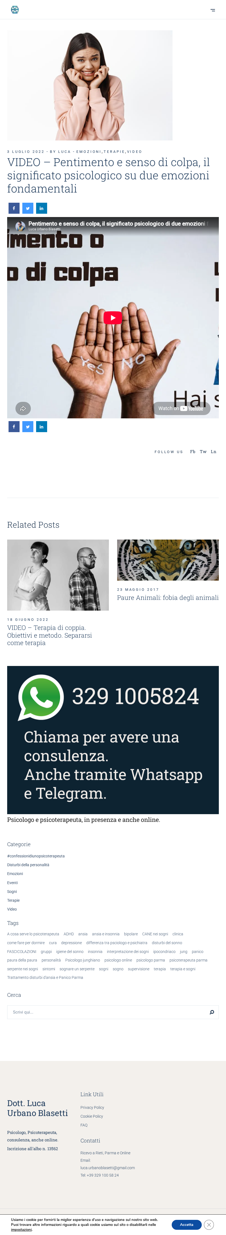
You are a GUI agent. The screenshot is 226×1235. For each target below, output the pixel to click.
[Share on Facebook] (14, 212)
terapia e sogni (182, 969)
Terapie (114, 152)
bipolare (131, 934)
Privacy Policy (92, 1107)
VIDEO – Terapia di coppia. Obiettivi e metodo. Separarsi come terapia (49, 635)
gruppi (46, 951)
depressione (71, 943)
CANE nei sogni (155, 934)
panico (197, 951)
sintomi (48, 969)
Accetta (186, 1224)
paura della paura (22, 960)
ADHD (69, 934)
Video (135, 152)
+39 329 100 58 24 (103, 1175)
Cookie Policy (91, 1116)
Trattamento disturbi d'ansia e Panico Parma (45, 977)
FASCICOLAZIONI (21, 951)
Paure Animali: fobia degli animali (168, 597)
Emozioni (89, 152)
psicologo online (118, 960)
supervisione (138, 969)
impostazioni (21, 1229)
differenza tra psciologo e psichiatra (116, 943)
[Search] (212, 1012)
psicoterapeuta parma (189, 960)
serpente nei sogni (22, 969)
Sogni (12, 891)
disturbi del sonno (167, 943)
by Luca (60, 152)
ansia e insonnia (106, 934)
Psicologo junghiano (82, 960)
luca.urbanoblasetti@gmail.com (107, 1168)
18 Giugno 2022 (28, 620)
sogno (118, 969)
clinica (178, 934)
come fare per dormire (26, 943)
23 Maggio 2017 (138, 589)
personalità (51, 960)
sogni (103, 969)
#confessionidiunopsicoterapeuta (36, 856)
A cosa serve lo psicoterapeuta (33, 934)
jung (183, 951)
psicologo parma (150, 960)
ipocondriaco (164, 951)
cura (53, 943)
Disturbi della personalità (28, 865)
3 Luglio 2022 (26, 152)
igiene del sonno (70, 951)
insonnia (95, 951)
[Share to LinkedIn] (41, 212)
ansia (83, 934)
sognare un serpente (77, 969)
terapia (160, 969)
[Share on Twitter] (27, 212)
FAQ (83, 1125)
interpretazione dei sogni (128, 951)
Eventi (12, 883)
